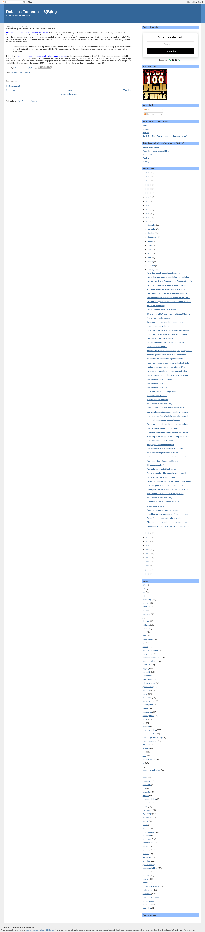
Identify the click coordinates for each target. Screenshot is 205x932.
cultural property (149, 683)
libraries (146, 796)
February (151, 266)
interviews (147, 785)
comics (145, 647)
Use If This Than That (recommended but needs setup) (165, 136)
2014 (147, 222)
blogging (146, 621)
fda (144, 752)
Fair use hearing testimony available (161, 310)
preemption (147, 839)
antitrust (146, 603)
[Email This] (39, 67)
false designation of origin (153, 737)
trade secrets (148, 890)
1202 (144, 589)
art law (145, 610)
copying (146, 668)
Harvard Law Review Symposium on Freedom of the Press (170, 281)
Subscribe (170, 51)
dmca (145, 719)
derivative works (149, 701)
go (143, 774)
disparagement (148, 716)
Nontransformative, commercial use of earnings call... (168, 298)
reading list (147, 857)
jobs (144, 788)
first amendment (149, 759)
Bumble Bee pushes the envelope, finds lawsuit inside (169, 481)
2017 (147, 209)
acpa (144, 596)
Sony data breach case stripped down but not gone (167, 273)
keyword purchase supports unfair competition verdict (168, 436)
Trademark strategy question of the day (163, 453)
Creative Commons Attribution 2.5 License (39, 930)
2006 (147, 562)
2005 (147, 566)
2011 (147, 541)
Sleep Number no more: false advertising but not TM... (169, 526)
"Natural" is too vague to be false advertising (165, 518)
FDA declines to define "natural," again (162, 428)
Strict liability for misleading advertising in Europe (167, 293)
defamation (147, 697)
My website (147, 155)
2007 (147, 558)
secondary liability (150, 868)
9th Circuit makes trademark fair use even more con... (169, 289)
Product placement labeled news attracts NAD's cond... (169, 367)
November (152, 229)
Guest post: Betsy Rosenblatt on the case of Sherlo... (168, 489)
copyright (146, 672)
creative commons (150, 679)
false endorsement (150, 741)
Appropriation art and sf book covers (161, 469)
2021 (147, 193)
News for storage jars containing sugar (162, 510)
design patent (148, 705)
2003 (147, 574)
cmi (144, 643)
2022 (147, 189)
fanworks (146, 748)
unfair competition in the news (159, 326)
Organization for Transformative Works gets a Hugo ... (169, 330)
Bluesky (146, 162)
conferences (147, 654)
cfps (144, 636)
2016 (147, 213)
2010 (147, 545)
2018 (147, 205)
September (152, 237)
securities (146, 872)
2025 (147, 177)
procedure (146, 850)
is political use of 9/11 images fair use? (163, 502)
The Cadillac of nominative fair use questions (165, 494)
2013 (147, 533)
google (145, 777)
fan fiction (146, 745)
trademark (147, 894)
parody (145, 821)
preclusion (147, 835)
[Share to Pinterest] (50, 67)
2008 (147, 554)
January (151, 270)
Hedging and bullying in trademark (160, 445)
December (152, 225)
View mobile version (69, 94)
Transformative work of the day (159, 404)
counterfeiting (148, 676)
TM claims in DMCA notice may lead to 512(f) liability (168, 314)
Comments (150, 114)
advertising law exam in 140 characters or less (165, 485)
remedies (146, 861)
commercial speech (150, 650)
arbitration (146, 607)
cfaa (144, 632)
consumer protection (151, 658)
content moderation (150, 661)
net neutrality (148, 817)
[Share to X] (45, 67)
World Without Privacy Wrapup (159, 379)
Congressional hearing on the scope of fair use (165, 322)
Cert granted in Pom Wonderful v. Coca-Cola (165, 449)
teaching (146, 883)
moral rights (147, 803)
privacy (145, 846)
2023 (147, 185)
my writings (147, 814)
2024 (147, 181)
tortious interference (151, 886)
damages (146, 690)
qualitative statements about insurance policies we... (168, 432)
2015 (147, 218)
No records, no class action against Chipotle (165, 359)
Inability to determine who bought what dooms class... (168, 457)
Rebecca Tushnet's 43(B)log (31, 11)
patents (146, 828)
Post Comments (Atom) (27, 101)
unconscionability (149, 901)
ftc (144, 763)
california (146, 625)
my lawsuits (147, 810)
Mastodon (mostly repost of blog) (156, 151)
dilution (145, 708)
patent (145, 825)
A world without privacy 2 (157, 396)
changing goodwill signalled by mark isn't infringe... (167, 355)
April (150, 258)
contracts (146, 665)
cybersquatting (148, 687)
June (150, 249)
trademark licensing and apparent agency (163, 420)
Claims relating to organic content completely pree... (168, 522)
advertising (15, 72)
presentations (148, 843)
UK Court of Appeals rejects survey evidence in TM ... (169, 302)
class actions (148, 639)
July (149, 245)
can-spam (146, 628)
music (145, 806)
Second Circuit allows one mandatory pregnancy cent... (169, 351)
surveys (146, 879)
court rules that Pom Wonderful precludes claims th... (168, 416)
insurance (146, 781)
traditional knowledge (151, 897)
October (151, 233)
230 (144, 592)
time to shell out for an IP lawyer (160, 440)
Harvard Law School (151, 147)
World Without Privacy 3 (157, 387)
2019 (147, 201)
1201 (144, 585)
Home (69, 90)
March (150, 262)
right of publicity (25, 72)
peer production (149, 832)
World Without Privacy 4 (157, 383)
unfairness (147, 905)
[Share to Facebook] (47, 67)
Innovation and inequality (157, 347)
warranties (147, 908)
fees (144, 756)
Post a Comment (13, 86)
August (151, 241)
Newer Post (10, 90)
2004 (147, 570)
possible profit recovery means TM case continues (167, 514)
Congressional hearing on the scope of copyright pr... (168, 424)
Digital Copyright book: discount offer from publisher (168, 277)
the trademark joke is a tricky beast (161, 477)
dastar (145, 694)
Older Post (127, 90)
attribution (146, 614)
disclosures (147, 712)
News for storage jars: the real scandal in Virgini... (167, 285)
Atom (145, 125)
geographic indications (152, 770)
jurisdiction (147, 792)
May (150, 253)
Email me (146, 158)
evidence (146, 727)
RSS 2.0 (146, 133)
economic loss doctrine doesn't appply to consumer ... (169, 412)
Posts (148, 110)
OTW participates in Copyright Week (161, 391)
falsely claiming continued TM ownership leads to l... (168, 363)
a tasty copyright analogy (157, 506)
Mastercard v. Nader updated (158, 318)
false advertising (149, 730)
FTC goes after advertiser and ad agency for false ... (168, 334)
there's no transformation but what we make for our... (168, 375)
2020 (147, 197)
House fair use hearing (156, 306)
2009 (147, 549)
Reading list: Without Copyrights (160, 338)
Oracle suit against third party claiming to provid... (167, 473)
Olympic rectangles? (155, 465)
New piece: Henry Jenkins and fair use (162, 461)
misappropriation (149, 799)
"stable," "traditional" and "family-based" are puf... (167, 408)
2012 (147, 537)
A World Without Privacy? (157, 400)
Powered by (163, 60)
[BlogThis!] (42, 67)
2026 (147, 173)
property (146, 854)
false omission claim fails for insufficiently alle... (166, 342)
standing (146, 875)
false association (149, 734)
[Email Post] (35, 68)
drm (144, 723)
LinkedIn (146, 129)
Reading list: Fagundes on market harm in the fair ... (168, 371)
